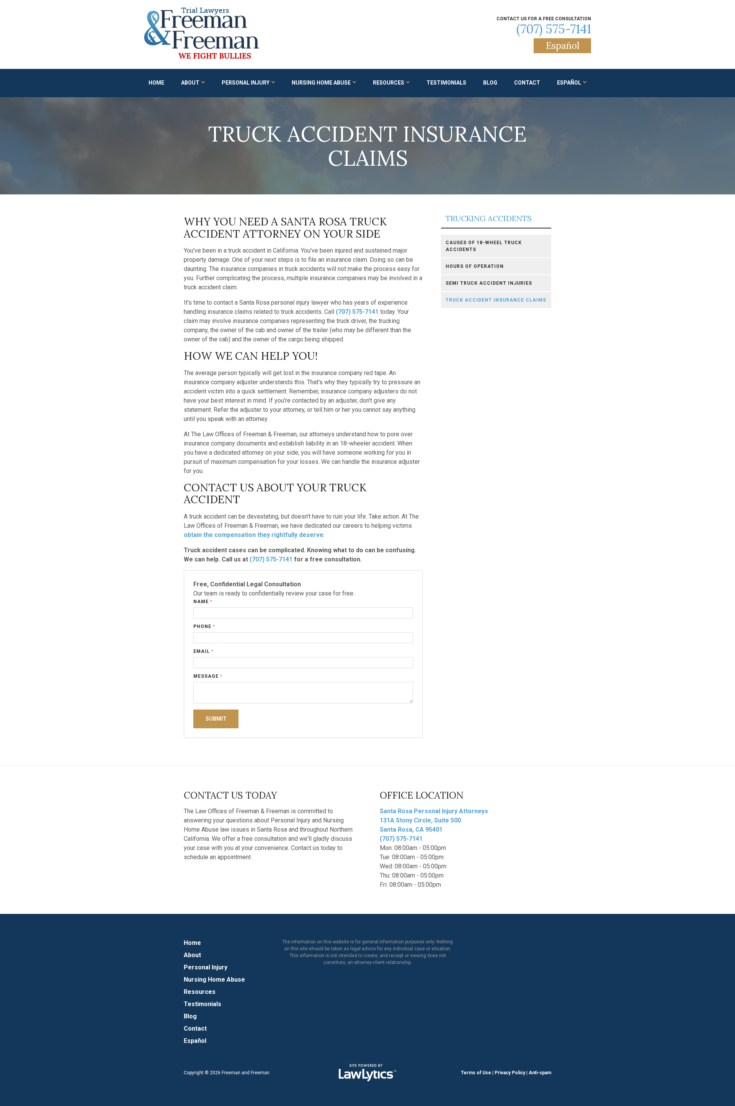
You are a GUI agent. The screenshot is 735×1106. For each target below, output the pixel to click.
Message (207, 676)
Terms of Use (476, 1072)
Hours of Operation (475, 266)
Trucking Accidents (489, 218)
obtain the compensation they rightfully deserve (253, 534)
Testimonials (446, 83)
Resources (388, 83)
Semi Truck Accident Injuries (489, 283)
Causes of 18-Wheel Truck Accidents (484, 246)
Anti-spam (540, 1072)
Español (562, 46)
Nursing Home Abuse (321, 83)
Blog (490, 83)
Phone (204, 626)
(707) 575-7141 (553, 29)
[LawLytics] (367, 1073)
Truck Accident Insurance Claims (496, 300)
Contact (527, 83)
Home (156, 83)
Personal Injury (246, 83)
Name (202, 601)
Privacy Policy (510, 1072)
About (190, 83)
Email (203, 651)
